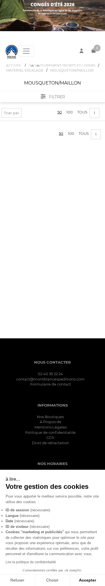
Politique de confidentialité (50, 432)
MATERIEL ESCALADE (24, 70)
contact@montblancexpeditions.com (50, 379)
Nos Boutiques (50, 416)
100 (69, 112)
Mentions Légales (50, 427)
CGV (50, 437)
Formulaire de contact (50, 384)
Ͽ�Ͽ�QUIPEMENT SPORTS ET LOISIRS (62, 65)
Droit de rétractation (50, 443)
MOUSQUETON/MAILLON (72, 70)
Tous (82, 112)
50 (59, 112)
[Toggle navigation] (26, 51)
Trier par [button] (11, 113)
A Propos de (50, 421)
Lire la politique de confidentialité (31, 562)
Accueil (14, 65)
